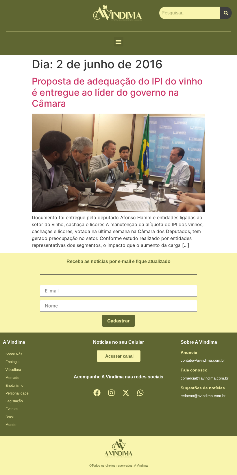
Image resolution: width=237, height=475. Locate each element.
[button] (118, 41)
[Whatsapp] (140, 392)
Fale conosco (194, 370)
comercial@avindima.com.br (204, 378)
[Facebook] (97, 392)
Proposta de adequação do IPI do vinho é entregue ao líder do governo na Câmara (117, 92)
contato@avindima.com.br (203, 360)
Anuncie (189, 352)
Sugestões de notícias (203, 388)
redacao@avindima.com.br (203, 396)
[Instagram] (111, 392)
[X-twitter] (125, 392)
